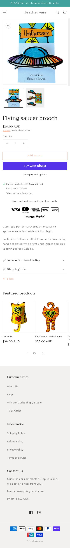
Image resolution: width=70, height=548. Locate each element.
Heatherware (38, 541)
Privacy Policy (15, 449)
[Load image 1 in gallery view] (13, 98)
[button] (4, 12)
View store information (19, 193)
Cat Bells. (8, 336)
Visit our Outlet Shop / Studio (24, 402)
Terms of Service (17, 457)
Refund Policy (15, 441)
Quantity (7, 136)
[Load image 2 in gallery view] (35, 98)
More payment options (35, 174)
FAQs (10, 394)
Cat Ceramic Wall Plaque (48, 336)
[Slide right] (43, 353)
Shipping (6, 130)
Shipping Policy (16, 433)
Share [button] (10, 278)
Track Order (14, 410)
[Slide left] (27, 353)
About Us (12, 386)
